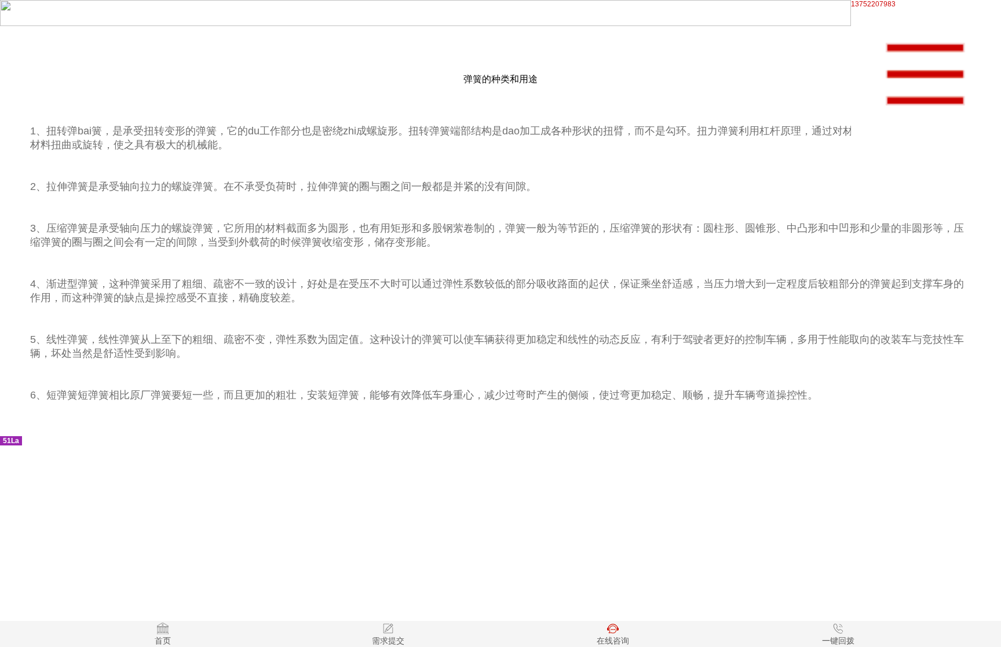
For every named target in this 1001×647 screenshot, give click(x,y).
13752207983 (873, 4)
